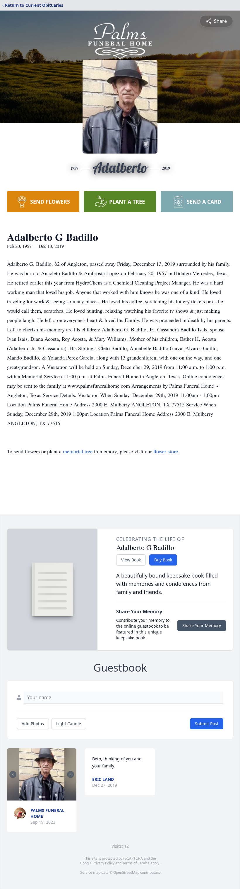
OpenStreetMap (126, 872)
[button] (41, 774)
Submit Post (206, 723)
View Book (131, 560)
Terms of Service (136, 863)
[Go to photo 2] (43, 797)
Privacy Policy (103, 863)
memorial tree (77, 451)
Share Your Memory (201, 625)
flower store (165, 451)
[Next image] (70, 774)
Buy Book (163, 560)
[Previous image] (12, 774)
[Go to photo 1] (40, 797)
